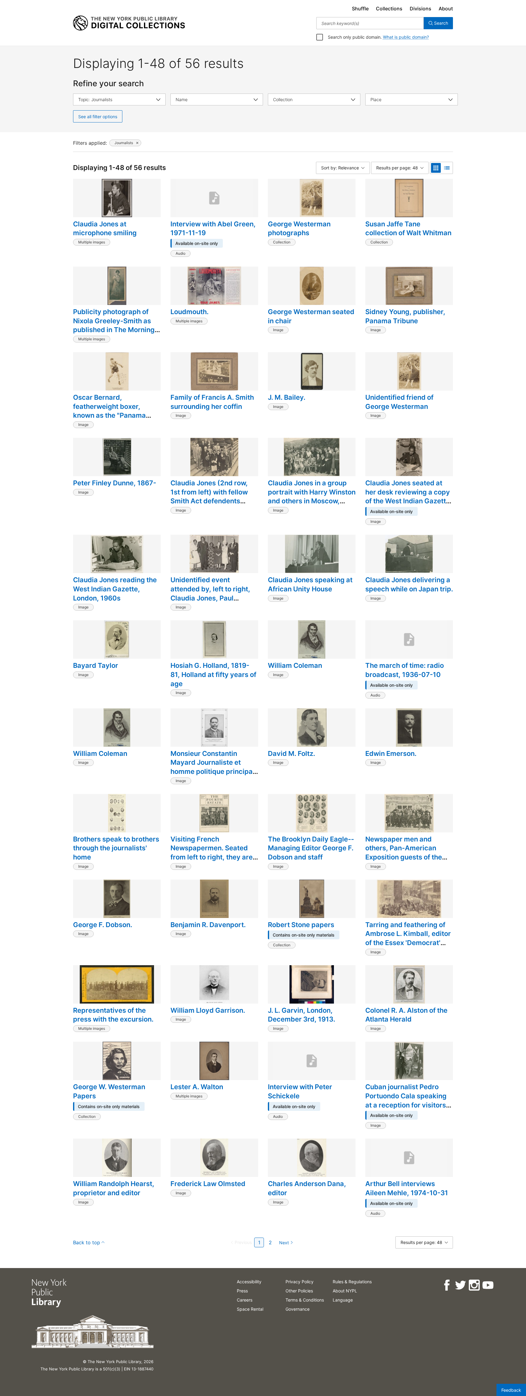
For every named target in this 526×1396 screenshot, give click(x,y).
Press (242, 1290)
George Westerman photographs (299, 228)
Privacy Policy (300, 1281)
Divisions (420, 8)
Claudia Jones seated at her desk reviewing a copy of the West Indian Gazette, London (408, 496)
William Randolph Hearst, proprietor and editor (113, 1188)
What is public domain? (406, 37)
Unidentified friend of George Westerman (399, 401)
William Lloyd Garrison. (207, 1010)
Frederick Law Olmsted (207, 1184)
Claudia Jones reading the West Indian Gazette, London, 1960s (115, 589)
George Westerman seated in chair (311, 316)
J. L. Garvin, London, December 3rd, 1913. (301, 1014)
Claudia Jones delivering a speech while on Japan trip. (409, 584)
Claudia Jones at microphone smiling (105, 228)
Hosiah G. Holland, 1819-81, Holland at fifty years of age (213, 674)
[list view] (447, 168)
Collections (389, 8)
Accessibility (249, 1281)
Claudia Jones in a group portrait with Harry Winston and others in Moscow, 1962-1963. (312, 496)
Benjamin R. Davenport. (208, 925)
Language (343, 1299)
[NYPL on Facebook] (447, 1285)
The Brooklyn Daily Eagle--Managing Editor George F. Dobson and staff (311, 848)
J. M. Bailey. (286, 397)
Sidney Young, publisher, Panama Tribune (405, 316)
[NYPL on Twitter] (460, 1285)
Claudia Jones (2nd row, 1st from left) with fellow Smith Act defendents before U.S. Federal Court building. (210, 501)
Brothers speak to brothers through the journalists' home (116, 848)
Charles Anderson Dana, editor (307, 1188)
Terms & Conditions (305, 1299)
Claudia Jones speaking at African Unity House (310, 584)
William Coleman (295, 665)
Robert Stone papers (301, 925)
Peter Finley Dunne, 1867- (114, 483)
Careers (244, 1299)
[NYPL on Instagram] (474, 1285)
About (446, 8)
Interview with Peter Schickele (300, 1091)
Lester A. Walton (196, 1087)
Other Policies (299, 1290)
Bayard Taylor (95, 665)
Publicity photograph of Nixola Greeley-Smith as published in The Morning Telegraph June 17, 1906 (114, 325)
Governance (298, 1309)
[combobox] (370, 23)
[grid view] (436, 168)
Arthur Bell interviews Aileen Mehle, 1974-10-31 (406, 1188)
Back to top (86, 1242)
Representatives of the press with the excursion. (113, 1014)
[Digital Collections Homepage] (129, 23)
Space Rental (250, 1309)
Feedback (511, 1390)
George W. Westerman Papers (109, 1091)
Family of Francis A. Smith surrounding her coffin (212, 401)
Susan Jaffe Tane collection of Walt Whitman (408, 228)
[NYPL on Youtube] (488, 1285)
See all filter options (97, 116)
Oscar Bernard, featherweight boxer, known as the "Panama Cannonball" (109, 410)
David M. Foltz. (291, 753)
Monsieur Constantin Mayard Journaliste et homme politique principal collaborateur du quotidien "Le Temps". (213, 771)
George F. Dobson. (102, 925)
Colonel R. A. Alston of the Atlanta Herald (406, 1014)
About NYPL (345, 1290)
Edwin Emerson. (390, 753)
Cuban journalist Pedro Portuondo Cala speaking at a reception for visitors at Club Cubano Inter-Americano (406, 1105)
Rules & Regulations (352, 1281)
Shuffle (360, 8)
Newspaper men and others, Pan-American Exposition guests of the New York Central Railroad (407, 852)
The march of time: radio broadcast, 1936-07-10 (404, 670)
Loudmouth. (189, 312)
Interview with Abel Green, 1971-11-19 (213, 228)
